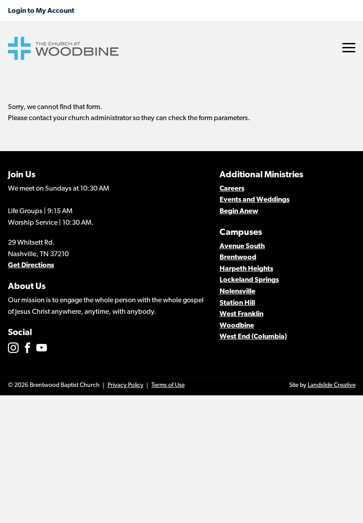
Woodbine (237, 325)
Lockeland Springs (249, 280)
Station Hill (237, 303)
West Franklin (241, 314)
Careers (232, 188)
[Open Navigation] (348, 47)
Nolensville (237, 291)
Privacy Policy (125, 385)
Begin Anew (239, 211)
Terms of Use (168, 385)
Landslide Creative (331, 385)
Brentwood (238, 257)
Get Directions (31, 265)
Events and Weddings (255, 199)
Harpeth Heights (246, 269)
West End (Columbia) (253, 336)
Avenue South (242, 246)
